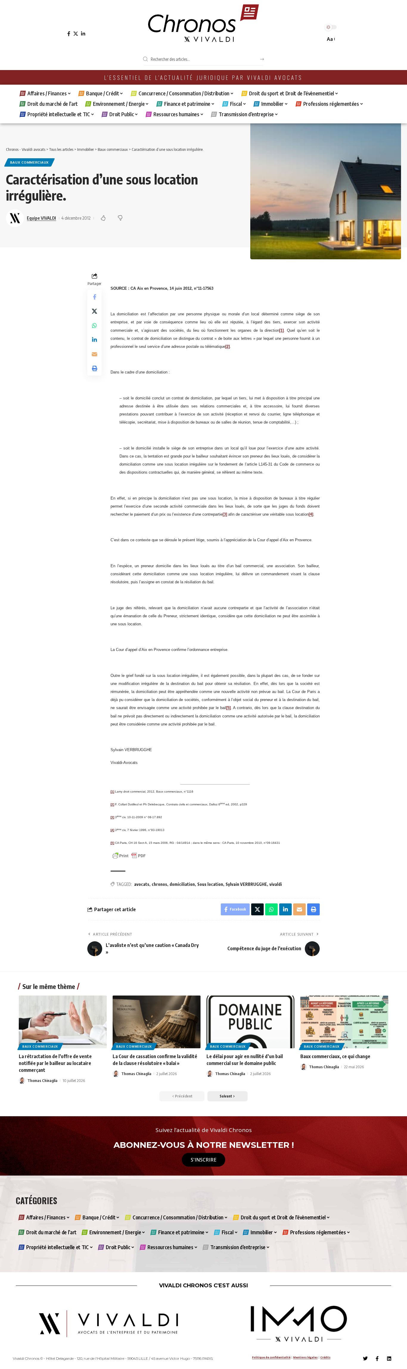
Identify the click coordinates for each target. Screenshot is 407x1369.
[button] (330, 39)
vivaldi (275, 884)
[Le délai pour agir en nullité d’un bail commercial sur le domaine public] (250, 1022)
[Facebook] (69, 34)
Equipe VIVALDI (41, 218)
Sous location (210, 884)
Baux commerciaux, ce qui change (335, 1056)
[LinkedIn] (83, 34)
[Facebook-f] (377, 1358)
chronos (159, 884)
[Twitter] (365, 1358)
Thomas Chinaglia (42, 1080)
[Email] (94, 354)
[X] (76, 34)
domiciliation (182, 884)
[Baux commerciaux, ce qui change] (344, 1022)
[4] (311, 514)
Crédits (325, 1357)
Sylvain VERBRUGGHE (246, 884)
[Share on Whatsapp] (94, 325)
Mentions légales (305, 1357)
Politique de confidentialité (271, 1357)
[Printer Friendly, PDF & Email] (129, 855)
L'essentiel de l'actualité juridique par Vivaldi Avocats (203, 77)
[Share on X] (94, 311)
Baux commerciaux (29, 162)
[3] (225, 514)
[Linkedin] (389, 1358)
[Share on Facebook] (94, 297)
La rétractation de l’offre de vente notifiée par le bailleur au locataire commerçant (55, 1063)
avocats (141, 884)
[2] (227, 346)
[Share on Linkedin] (94, 340)
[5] (228, 708)
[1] (281, 330)
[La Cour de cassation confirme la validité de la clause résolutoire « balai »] (157, 1022)
